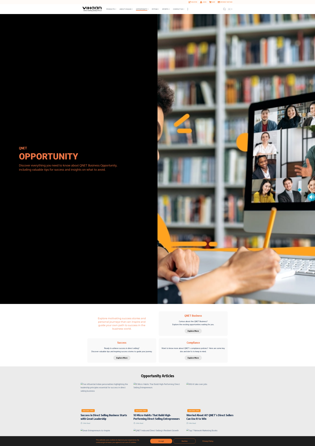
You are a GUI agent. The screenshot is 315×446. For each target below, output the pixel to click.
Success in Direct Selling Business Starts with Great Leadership (104, 416)
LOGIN (204, 2)
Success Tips (88, 410)
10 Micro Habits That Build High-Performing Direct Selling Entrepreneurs (157, 416)
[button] (187, 9)
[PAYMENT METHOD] (219, 2)
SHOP (213, 2)
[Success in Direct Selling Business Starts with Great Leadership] (105, 397)
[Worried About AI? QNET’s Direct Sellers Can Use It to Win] (210, 397)
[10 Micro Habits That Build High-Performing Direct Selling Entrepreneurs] (157, 397)
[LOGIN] (201, 2)
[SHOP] (210, 2)
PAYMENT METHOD (226, 2)
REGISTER (194, 2)
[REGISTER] (190, 2)
